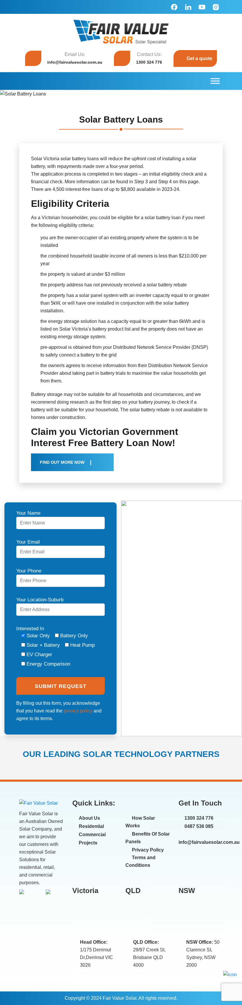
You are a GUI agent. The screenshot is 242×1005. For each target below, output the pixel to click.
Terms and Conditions (140, 861)
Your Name (28, 513)
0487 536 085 (198, 826)
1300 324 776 (149, 62)
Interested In (55, 646)
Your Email (28, 542)
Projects (88, 842)
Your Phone (28, 571)
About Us (89, 818)
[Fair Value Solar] (121, 31)
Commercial (92, 834)
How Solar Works (140, 822)
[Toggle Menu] (215, 81)
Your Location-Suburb (39, 600)
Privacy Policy (148, 849)
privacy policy (78, 710)
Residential (91, 826)
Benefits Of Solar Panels (147, 837)
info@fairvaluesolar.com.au (74, 62)
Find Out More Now (62, 462)
